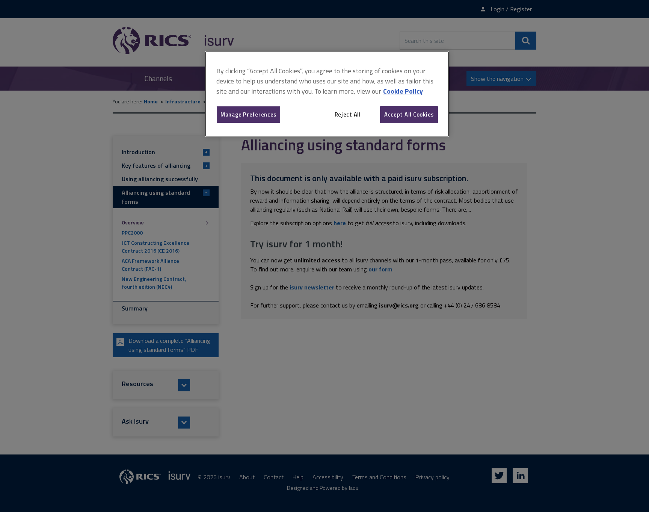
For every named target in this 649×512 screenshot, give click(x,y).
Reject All (348, 114)
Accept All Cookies (409, 114)
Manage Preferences (248, 114)
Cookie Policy (403, 91)
